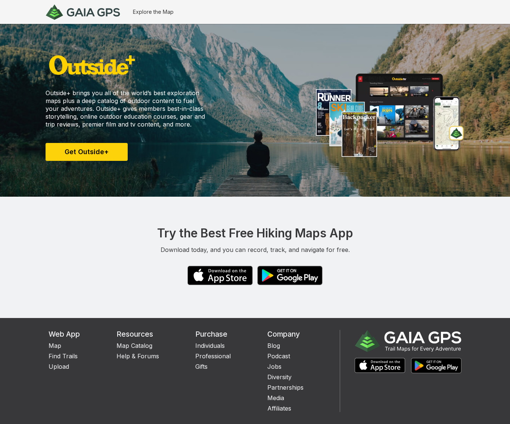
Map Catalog (134, 345)
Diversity (279, 377)
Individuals (210, 345)
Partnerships (285, 387)
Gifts (201, 366)
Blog (273, 345)
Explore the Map (153, 12)
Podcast (278, 356)
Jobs (274, 366)
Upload (59, 366)
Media (275, 398)
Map (55, 345)
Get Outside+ (87, 152)
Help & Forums (137, 356)
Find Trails (63, 356)
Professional (213, 356)
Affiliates (279, 408)
